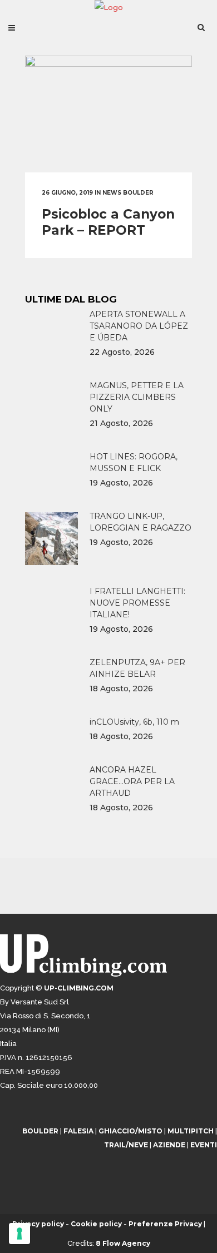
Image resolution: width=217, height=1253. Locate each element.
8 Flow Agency (123, 1243)
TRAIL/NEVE (126, 1145)
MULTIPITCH (190, 1131)
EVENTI (203, 1145)
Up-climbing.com (79, 988)
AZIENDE (169, 1145)
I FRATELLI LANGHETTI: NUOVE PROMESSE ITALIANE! (137, 603)
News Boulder (128, 192)
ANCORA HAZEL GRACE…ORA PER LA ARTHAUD (132, 781)
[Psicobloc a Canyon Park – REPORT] (108, 114)
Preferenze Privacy (165, 1224)
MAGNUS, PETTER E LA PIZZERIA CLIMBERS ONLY (137, 397)
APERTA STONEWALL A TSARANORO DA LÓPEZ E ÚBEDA (139, 326)
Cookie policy (96, 1224)
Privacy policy (38, 1224)
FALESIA (78, 1131)
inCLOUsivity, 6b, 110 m (134, 722)
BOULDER (40, 1131)
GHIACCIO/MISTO (130, 1131)
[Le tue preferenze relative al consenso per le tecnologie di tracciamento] (19, 1233)
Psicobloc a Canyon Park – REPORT (108, 222)
